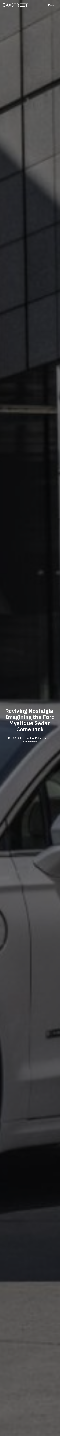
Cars (46, 738)
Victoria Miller (34, 738)
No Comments (30, 741)
